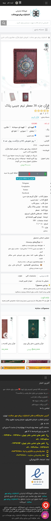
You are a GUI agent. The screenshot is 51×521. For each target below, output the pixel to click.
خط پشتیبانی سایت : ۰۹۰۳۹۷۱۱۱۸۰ (32, 455)
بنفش (31, 131)
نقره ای (14, 131)
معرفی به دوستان (42, 281)
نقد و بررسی (44, 276)
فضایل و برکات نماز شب (39, 397)
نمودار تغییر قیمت (25, 281)
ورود (4, 3)
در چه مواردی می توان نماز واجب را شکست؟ (31, 393)
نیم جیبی (30, 136)
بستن (45, 231)
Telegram (25, 183)
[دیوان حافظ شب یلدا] (13, 361)
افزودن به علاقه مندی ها (25, 178)
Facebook (25, 193)
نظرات (20, 276)
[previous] (45, 335)
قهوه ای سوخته (18, 127)
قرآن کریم (35, 117)
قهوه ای (31, 127)
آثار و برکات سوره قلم (39, 404)
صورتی (23, 131)
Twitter (25, 190)
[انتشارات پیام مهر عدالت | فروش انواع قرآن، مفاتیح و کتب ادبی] (25, 13)
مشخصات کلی (31, 276)
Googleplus (25, 186)
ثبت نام (10, 3)
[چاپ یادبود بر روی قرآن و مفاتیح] (38, 361)
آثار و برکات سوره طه (39, 401)
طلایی (6, 127)
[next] (6, 335)
